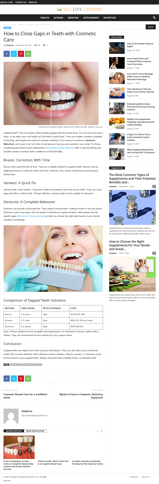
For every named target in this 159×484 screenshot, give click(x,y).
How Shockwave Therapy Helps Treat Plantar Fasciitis (140, 90)
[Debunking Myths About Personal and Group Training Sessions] (117, 108)
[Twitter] (14, 54)
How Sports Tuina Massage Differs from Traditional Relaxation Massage (140, 76)
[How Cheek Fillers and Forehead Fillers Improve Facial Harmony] (117, 63)
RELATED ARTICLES (14, 431)
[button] (154, 17)
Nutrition (110, 17)
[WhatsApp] (28, 54)
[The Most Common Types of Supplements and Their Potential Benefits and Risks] (132, 207)
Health (45, 17)
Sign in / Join (6, 2)
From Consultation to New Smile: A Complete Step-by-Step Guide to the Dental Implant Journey (18, 465)
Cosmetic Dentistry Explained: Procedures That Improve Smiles (87, 462)
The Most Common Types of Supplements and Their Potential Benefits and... (132, 178)
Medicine (73, 17)
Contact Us (20, 2)
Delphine (10, 45)
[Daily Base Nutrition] (79, 9)
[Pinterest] (21, 54)
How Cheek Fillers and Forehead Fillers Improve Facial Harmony (139, 61)
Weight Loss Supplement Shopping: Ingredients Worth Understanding (140, 122)
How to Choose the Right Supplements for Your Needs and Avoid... (129, 245)
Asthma (58, 17)
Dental (13, 24)
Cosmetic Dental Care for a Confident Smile (25, 396)
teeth (39, 365)
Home (6, 24)
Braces (14, 365)
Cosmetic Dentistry (26, 365)
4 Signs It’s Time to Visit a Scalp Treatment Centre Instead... (139, 137)
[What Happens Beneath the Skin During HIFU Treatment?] (117, 154)
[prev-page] (97, 431)
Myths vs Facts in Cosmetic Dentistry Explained (81, 396)
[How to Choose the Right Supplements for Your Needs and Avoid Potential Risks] (132, 274)
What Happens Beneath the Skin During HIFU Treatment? (141, 151)
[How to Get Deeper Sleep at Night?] (117, 48)
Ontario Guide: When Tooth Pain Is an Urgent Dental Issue (53, 462)
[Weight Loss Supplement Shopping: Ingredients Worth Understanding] (117, 123)
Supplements (91, 17)
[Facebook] (7, 54)
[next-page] (101, 431)
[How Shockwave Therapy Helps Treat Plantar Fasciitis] (117, 93)
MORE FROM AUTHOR (35, 431)
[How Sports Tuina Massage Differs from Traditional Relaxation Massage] (117, 78)
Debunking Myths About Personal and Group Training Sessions (141, 106)
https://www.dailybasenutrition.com (35, 416)
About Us (33, 2)
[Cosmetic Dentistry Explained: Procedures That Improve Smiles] (87, 447)
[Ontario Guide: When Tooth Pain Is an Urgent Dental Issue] (53, 447)
